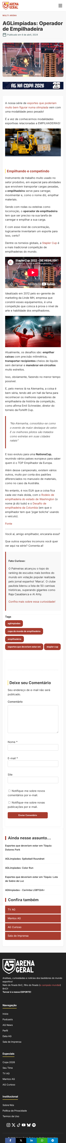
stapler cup (52, 646)
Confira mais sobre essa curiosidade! (31, 601)
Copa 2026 (9, 1062)
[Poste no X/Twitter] (21, 1140)
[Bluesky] (29, 1125)
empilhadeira (14, 639)
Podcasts (8, 1019)
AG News (8, 1025)
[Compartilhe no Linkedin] (31, 1140)
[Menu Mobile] (60, 5)
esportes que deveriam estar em (24, 646)
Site (10, 774)
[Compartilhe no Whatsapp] (42, 1140)
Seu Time (8, 1067)
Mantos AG (14, 918)
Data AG (7, 1036)
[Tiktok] (19, 1125)
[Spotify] (34, 1125)
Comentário (15, 701)
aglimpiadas (14, 623)
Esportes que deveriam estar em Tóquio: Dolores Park (28, 847)
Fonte (8, 523)
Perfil (5, 1030)
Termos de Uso (11, 1116)
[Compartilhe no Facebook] (10, 1140)
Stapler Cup (49, 243)
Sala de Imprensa (18, 935)
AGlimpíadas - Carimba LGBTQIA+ (25, 890)
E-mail (13, 758)
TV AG (11, 909)
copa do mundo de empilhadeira (24, 631)
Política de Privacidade (15, 1110)
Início (5, 1013)
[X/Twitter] (13, 1125)
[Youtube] (23, 1125)
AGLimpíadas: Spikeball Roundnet (24, 858)
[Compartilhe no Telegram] (52, 1140)
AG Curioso (14, 927)
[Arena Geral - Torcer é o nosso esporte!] (11, 5)
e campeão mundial (50, 985)
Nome (12, 742)
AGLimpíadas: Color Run (19, 867)
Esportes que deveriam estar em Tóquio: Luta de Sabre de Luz (31, 878)
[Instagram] (8, 1125)
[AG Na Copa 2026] (33, 88)
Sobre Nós (8, 1105)
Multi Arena (10, 15)
